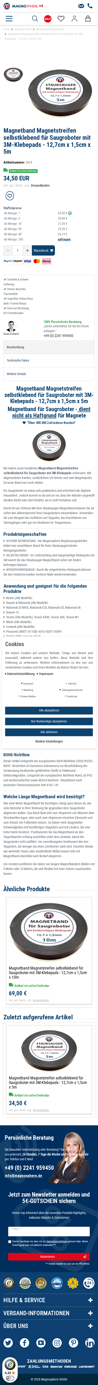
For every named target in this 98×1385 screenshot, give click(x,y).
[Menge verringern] (8, 250)
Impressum (46, 674)
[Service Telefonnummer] (90, 6)
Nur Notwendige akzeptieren (49, 721)
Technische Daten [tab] (18, 360)
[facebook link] (24, 1343)
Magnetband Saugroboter (50, 29)
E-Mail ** (16, 1229)
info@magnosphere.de (23, 1175)
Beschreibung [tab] (15, 347)
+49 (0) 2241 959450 (58, 336)
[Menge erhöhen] (27, 250)
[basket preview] (87, 19)
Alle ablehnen (49, 732)
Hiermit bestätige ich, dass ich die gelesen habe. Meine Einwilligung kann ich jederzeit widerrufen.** (50, 1243)
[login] (74, 19)
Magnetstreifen (22, 29)
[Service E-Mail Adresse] (81, 6)
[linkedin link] (90, 1343)
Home (6, 29)
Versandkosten (40, 185)
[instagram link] (57, 1343)
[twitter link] (8, 1343)
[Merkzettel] (60, 19)
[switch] (10, 1378)
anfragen (64, 239)
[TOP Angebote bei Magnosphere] (48, 19)
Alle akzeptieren (49, 710)
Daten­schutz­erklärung (21, 674)
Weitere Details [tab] (16, 374)
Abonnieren (47, 1256)
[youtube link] (41, 1343)
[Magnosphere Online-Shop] (23, 5)
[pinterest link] (73, 1343)
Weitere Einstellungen (49, 741)
